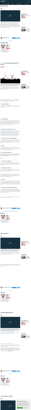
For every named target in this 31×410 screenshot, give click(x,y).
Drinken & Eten (13, 4)
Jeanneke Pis (17, 106)
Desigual (1, 253)
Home (1, 235)
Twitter (18, 208)
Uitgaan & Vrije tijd (27, 4)
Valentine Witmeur (3, 399)
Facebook (14, 208)
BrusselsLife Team (5, 9)
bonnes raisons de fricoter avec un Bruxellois (6, 197)
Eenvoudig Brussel (8, 4)
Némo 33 (16, 121)
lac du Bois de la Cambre (4, 181)
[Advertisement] (10, 32)
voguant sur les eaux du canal (14, 141)
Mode (3, 235)
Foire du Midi (4, 154)
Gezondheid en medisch (20, 4)
